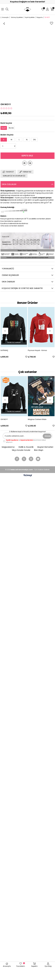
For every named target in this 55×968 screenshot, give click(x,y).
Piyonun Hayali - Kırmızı (11, 350)
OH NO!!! (4, 419)
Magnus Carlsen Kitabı (37, 419)
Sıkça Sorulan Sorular (21, 450)
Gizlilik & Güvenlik (26, 447)
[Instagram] (31, 459)
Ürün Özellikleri (9, 184)
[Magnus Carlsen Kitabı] (41, 396)
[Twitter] (24, 459)
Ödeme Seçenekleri (10, 275)
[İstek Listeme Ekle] (24, 163)
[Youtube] (38, 459)
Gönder (48, 436)
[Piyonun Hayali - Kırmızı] (15, 327)
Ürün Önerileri (8, 281)
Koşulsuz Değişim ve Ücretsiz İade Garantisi (22, 288)
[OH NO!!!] (14, 396)
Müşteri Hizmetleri (45, 447)
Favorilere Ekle (27, 357)
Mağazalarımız (8, 447)
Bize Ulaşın (38, 450)
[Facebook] (17, 459)
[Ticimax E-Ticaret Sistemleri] (27, 475)
